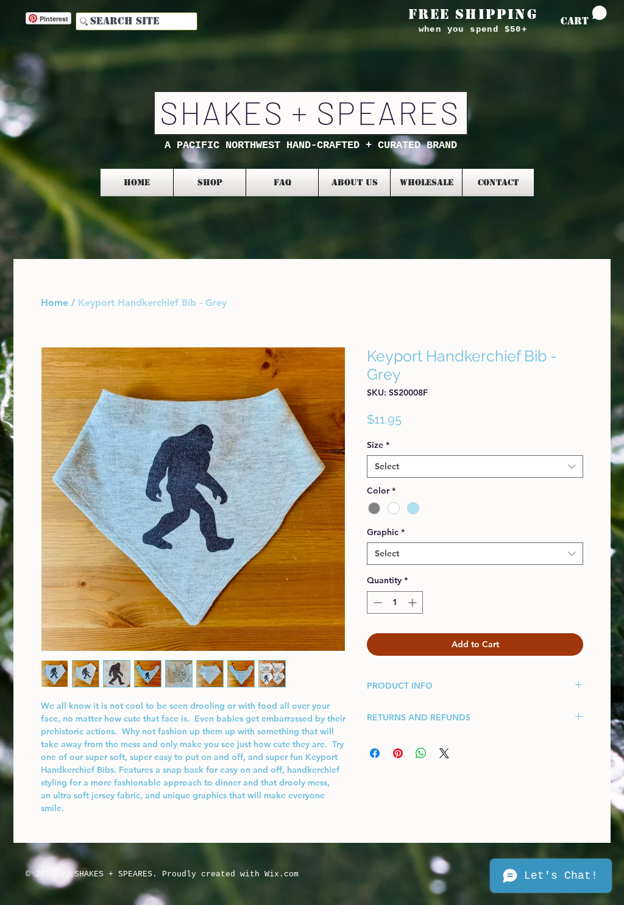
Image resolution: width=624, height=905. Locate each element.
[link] (584, 16)
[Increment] (413, 602)
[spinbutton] (395, 602)
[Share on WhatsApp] (421, 753)
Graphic (386, 532)
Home (54, 302)
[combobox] (475, 466)
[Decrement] (376, 602)
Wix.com (281, 874)
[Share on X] (444, 753)
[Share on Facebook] (374, 753)
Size (378, 444)
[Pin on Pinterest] (398, 753)
